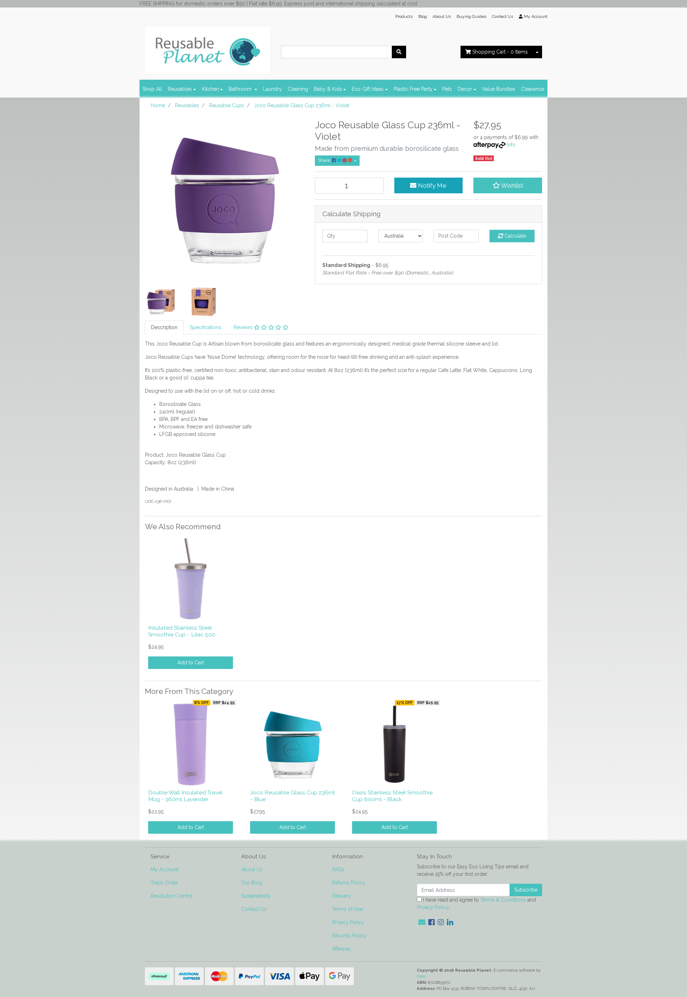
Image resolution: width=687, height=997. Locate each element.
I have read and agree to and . (476, 903)
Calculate (514, 236)
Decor (465, 89)
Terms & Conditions (503, 900)
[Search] (399, 52)
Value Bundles (498, 89)
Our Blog (251, 883)
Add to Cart (190, 662)
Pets (447, 89)
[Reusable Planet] (207, 48)
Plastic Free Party (413, 89)
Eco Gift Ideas (368, 89)
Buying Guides (471, 16)
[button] (507, 185)
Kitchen (210, 89)
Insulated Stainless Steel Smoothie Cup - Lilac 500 (181, 631)
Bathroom (241, 89)
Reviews (244, 327)
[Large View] (161, 301)
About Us (442, 16)
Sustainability (256, 896)
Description (164, 327)
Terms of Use (347, 909)
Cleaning (298, 89)
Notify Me (431, 185)
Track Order (164, 883)
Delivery (341, 896)
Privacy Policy (348, 922)
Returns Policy (348, 883)
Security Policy (349, 935)
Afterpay (341, 949)
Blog (422, 16)
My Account (165, 869)
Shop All (152, 89)
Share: (325, 160)
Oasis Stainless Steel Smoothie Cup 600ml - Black (392, 796)
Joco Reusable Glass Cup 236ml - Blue (292, 796)
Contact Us (502, 16)
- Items (500, 52)
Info (511, 145)
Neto (421, 976)
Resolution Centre (171, 896)
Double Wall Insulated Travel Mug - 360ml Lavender (185, 796)
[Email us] (421, 922)
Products (404, 16)
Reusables (180, 89)
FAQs (338, 869)
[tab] (164, 327)
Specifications (205, 327)
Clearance (532, 89)
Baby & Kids (328, 89)
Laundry (272, 89)
